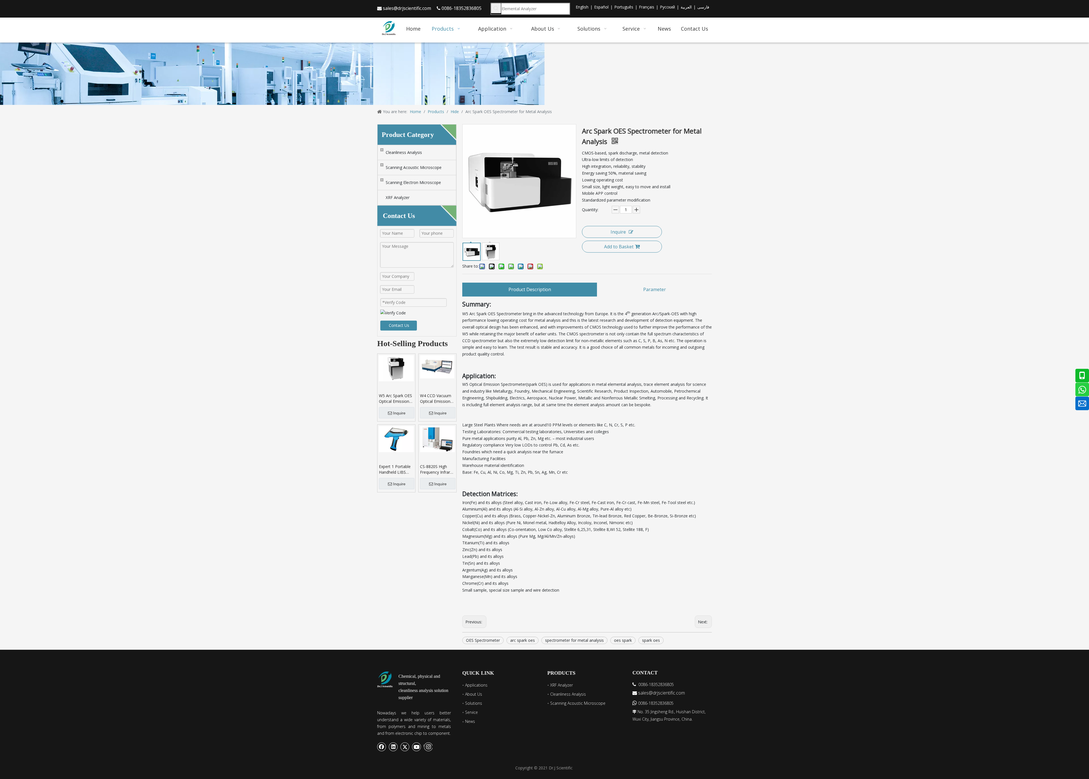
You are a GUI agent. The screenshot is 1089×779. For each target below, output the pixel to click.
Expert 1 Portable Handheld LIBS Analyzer (395, 469)
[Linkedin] (393, 746)
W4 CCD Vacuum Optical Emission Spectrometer (435, 398)
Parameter (654, 289)
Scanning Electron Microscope (413, 182)
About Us (473, 694)
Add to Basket (619, 247)
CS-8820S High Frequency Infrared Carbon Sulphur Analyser (437, 469)
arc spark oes (522, 640)
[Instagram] (428, 746)
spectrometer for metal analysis (574, 640)
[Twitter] (405, 746)
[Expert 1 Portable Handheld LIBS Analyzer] (396, 438)
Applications (476, 685)
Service (471, 712)
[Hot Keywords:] (496, 8)
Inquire (399, 413)
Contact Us (399, 325)
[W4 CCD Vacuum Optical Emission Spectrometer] (437, 366)
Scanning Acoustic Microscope (414, 167)
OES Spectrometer (483, 640)
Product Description (529, 289)
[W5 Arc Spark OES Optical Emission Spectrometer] (396, 368)
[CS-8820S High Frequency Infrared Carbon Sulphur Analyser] (437, 438)
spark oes (651, 640)
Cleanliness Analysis (404, 152)
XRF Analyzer (398, 197)
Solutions (473, 703)
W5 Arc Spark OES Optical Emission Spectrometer (395, 398)
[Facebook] (381, 746)
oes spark (623, 640)
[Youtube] (416, 746)
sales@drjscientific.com (407, 8)
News (470, 721)
